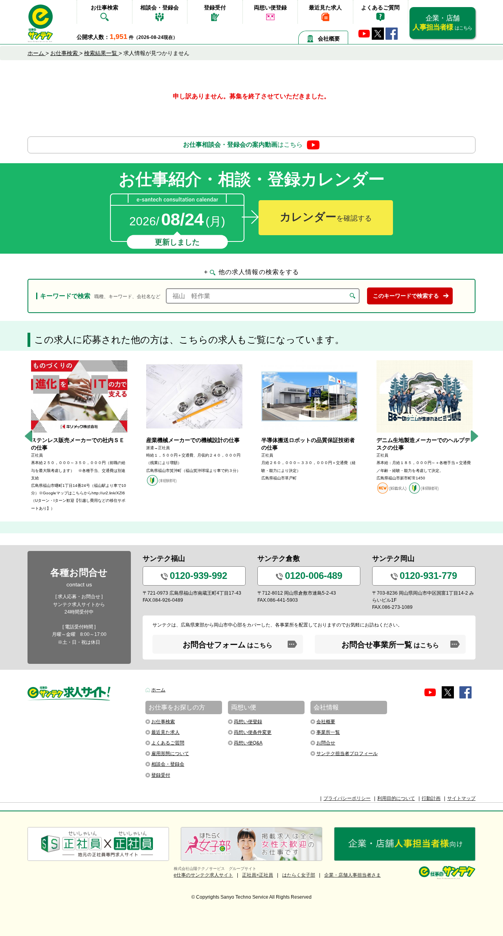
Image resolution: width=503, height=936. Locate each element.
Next (474, 436)
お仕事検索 (104, 7)
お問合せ (325, 743)
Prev (28, 436)
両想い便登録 (270, 7)
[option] (79, 436)
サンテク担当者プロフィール (347, 753)
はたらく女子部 (298, 875)
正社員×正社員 (257, 875)
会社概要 (329, 38)
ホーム (158, 690)
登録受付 (215, 7)
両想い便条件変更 (253, 732)
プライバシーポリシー (347, 798)
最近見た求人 (325, 7)
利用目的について (396, 798)
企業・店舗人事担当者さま (352, 875)
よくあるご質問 (380, 7)
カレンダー (326, 217)
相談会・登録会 (159, 7)
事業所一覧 (328, 732)
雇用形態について (170, 753)
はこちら (243, 144)
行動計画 (431, 798)
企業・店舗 (442, 22)
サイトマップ (461, 798)
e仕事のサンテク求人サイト (203, 875)
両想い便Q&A (248, 743)
